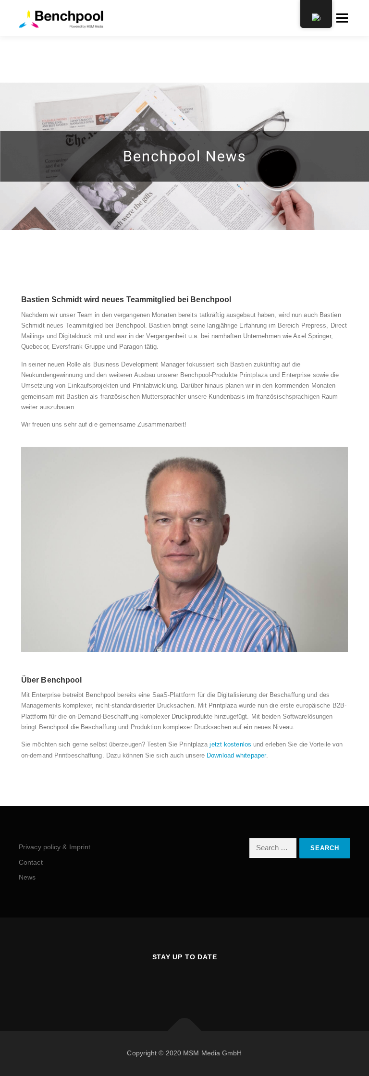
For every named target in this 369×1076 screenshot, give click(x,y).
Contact (31, 862)
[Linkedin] (196, 982)
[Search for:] (272, 848)
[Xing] (172, 982)
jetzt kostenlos (230, 744)
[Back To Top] (185, 1031)
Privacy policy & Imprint (54, 847)
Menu (341, 18)
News (27, 877)
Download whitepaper (236, 755)
